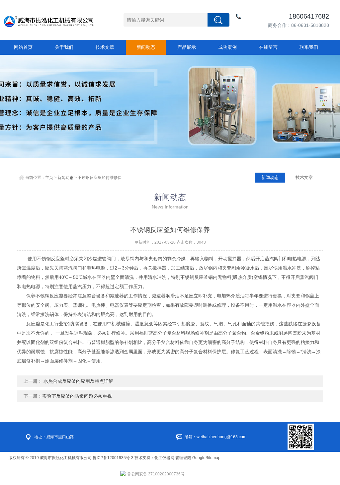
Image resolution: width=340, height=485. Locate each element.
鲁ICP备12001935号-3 (113, 457)
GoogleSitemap (206, 457)
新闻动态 (145, 47)
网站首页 (23, 47)
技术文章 (105, 47)
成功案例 (227, 47)
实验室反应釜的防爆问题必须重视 (77, 396)
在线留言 (268, 47)
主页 (49, 177)
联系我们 (308, 47)
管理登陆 (183, 457)
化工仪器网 (164, 457)
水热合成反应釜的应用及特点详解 (77, 381)
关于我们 (64, 47)
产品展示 (186, 47)
